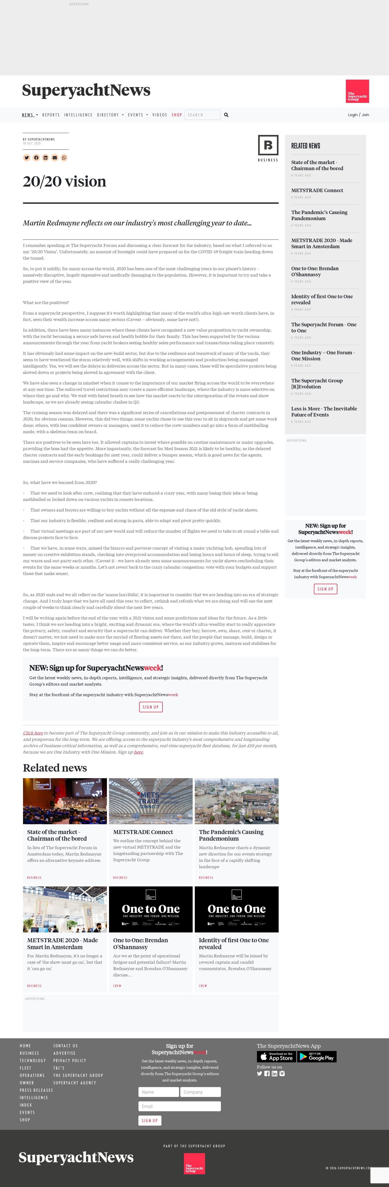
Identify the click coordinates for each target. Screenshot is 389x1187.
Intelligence (78, 114)
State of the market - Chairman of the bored (57, 835)
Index (26, 1105)
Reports (51, 114)
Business (29, 1053)
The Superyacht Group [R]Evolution (317, 383)
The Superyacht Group (78, 1075)
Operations (32, 1075)
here (138, 752)
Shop (177, 114)
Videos (160, 114)
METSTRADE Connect (143, 831)
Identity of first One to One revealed (234, 943)
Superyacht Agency (75, 1082)
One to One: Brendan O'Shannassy (140, 943)
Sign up (151, 707)
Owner (27, 1082)
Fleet (26, 1068)
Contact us (65, 1045)
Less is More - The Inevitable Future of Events (324, 411)
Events (27, 1112)
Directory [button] (109, 114)
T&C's (59, 1068)
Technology (33, 1060)
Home (25, 1045)
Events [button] (136, 114)
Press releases (36, 1090)
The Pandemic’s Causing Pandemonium (231, 835)
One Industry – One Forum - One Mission (323, 355)
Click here (33, 733)
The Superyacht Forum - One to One (323, 327)
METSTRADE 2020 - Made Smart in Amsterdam (62, 943)
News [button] (28, 114)
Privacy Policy (70, 1060)
